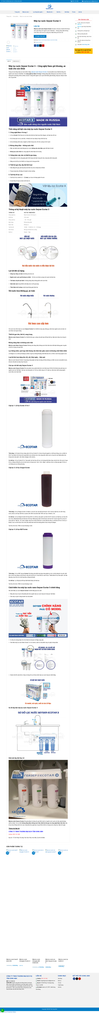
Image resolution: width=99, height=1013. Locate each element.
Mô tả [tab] (9, 61)
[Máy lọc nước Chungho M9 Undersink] (38, 903)
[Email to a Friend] (40, 45)
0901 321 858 (75, 1)
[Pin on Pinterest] (43, 45)
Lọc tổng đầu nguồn (37, 12)
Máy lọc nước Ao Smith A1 (63, 960)
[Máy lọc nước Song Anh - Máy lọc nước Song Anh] (49, 6)
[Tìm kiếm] (85, 11)
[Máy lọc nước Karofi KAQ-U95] (12, 903)
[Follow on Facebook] (74, 978)
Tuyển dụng (60, 985)
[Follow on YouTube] (79, 978)
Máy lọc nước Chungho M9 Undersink (36, 961)
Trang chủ (17, 12)
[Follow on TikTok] (77, 978)
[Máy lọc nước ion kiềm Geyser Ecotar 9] (51, 903)
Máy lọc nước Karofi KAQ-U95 (12, 960)
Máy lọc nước (25, 12)
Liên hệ (80, 12)
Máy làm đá (49, 12)
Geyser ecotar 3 (39, 42)
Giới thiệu (67, 12)
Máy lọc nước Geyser (42, 40)
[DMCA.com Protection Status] (8, 1012)
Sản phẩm (15, 16)
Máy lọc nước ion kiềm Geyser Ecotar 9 (51, 961)
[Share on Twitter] (38, 45)
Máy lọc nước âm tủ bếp (26, 16)
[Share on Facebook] (35, 45)
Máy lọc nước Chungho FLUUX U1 (24, 960)
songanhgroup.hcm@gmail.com (90, 1)
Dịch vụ (59, 980)
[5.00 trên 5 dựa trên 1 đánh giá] (52, 23)
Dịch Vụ (58, 12)
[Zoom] (8, 42)
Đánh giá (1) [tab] (16, 61)
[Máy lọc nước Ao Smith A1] (64, 903)
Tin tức (73, 12)
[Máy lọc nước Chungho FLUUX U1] (25, 903)
